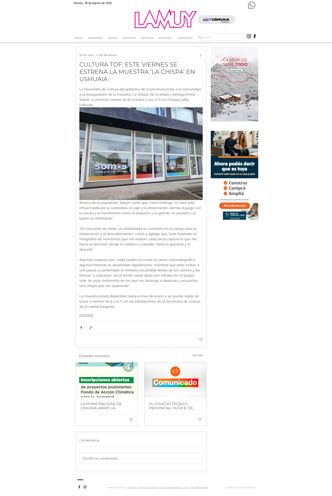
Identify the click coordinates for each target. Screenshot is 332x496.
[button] (147, 38)
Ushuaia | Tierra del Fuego (142, 487)
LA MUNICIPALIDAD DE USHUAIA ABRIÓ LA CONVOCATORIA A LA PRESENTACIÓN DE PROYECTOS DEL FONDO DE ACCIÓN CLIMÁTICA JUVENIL (106, 406)
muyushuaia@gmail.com (173, 487)
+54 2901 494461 (199, 487)
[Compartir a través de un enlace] (90, 327)
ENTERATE (86, 315)
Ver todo (197, 355)
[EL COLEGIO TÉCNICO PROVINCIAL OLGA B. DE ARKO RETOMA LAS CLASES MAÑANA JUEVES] (175, 380)
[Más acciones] (200, 55)
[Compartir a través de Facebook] (81, 327)
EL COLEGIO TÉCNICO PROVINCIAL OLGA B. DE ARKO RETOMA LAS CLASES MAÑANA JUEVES (173, 406)
